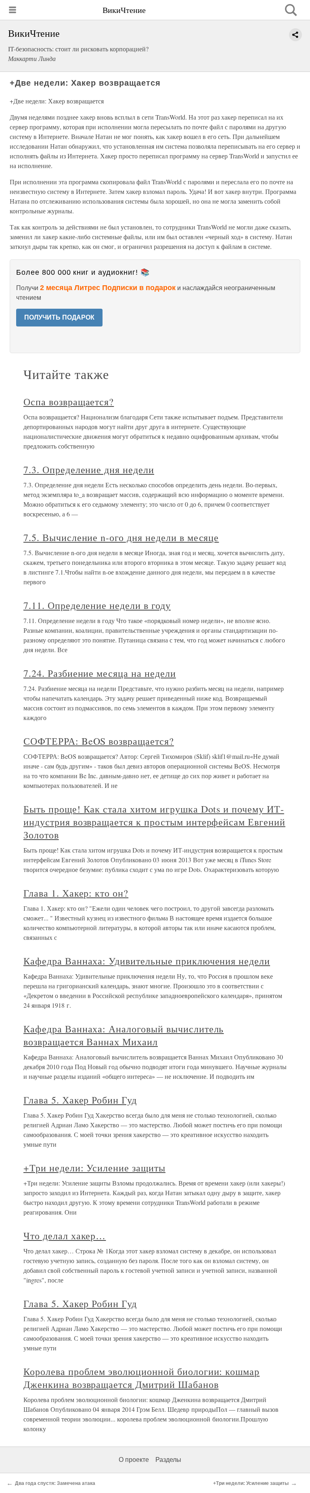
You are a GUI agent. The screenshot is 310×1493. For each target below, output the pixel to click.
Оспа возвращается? (68, 401)
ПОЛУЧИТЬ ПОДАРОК (59, 317)
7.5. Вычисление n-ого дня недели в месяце (121, 537)
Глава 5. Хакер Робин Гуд (80, 1099)
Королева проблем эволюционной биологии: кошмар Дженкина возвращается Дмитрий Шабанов (141, 1378)
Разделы (168, 1459)
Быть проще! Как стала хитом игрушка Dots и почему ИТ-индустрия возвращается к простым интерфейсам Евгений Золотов (154, 821)
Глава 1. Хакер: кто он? (75, 893)
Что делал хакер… (64, 1235)
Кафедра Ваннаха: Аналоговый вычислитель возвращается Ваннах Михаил (123, 1035)
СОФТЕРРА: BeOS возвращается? (98, 741)
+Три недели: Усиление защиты (94, 1167)
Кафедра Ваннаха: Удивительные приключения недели (146, 960)
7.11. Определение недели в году (97, 605)
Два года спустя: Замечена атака (55, 1483)
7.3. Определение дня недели (88, 469)
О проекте (134, 1459)
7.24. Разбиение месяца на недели (99, 673)
